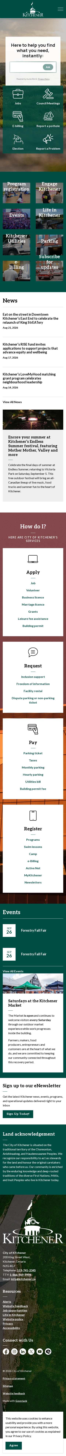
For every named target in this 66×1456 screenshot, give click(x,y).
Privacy (8, 1323)
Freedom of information (33, 683)
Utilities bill (33, 781)
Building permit (33, 625)
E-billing (17, 126)
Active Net (33, 868)
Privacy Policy (44, 79)
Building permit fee (33, 788)
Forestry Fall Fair (33, 930)
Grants (33, 611)
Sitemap (8, 1385)
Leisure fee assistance (33, 618)
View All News (12, 402)
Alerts (7, 1301)
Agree (13, 1445)
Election (17, 148)
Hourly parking (33, 774)
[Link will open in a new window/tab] (18, 116)
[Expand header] (60, 9)
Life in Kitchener (14, 1314)
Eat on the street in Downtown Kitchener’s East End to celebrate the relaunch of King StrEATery (30, 318)
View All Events (13, 971)
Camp (33, 854)
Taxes (33, 760)
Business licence (33, 597)
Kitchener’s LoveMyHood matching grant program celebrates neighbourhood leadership (29, 378)
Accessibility (11, 1328)
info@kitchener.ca (23, 1279)
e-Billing (32, 861)
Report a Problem (48, 148)
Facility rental (33, 691)
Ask (48, 67)
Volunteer (33, 590)
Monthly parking (33, 767)
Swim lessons (33, 846)
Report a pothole (48, 126)
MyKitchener (33, 875)
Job (33, 583)
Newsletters (33, 882)
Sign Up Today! (18, 1114)
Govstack (21, 1400)
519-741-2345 (26, 1270)
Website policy (13, 1319)
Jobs (18, 103)
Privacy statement (14, 1378)
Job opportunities (15, 1310)
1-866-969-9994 (20, 1274)
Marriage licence (33, 604)
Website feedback (15, 1306)
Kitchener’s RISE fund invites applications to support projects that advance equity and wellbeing (30, 348)
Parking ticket (33, 753)
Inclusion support (33, 676)
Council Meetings (48, 103)
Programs (33, 839)
